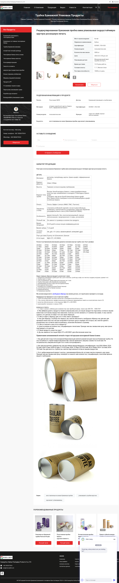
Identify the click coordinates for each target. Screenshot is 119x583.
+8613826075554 (16, 137)
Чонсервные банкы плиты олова (13, 54)
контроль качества (64, 564)
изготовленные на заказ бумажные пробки (59, 495)
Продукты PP (7, 82)
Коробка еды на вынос (10, 93)
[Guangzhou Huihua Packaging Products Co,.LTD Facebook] (110, 2)
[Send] (114, 580)
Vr (96, 7)
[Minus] (114, 539)
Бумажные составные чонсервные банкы (14, 42)
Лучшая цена (79, 84)
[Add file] (82, 580)
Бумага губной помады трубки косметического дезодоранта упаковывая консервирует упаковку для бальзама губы (107, 537)
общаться (16, 142)
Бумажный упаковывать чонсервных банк (11, 36)
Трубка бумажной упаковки (42, 19)
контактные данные (65, 566)
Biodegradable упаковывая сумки (13, 97)
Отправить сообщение (53, 153)
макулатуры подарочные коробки (13, 70)
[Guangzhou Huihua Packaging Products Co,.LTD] (6, 7)
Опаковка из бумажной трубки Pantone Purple (42, 535)
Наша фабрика (63, 561)
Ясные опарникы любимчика (12, 74)
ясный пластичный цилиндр (12, 50)
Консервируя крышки (10, 62)
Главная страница (26, 19)
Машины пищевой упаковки (12, 78)
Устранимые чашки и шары (11, 86)
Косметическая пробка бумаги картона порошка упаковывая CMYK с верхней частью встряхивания (85, 537)
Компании (62, 559)
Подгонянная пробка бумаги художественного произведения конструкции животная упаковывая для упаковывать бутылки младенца (64, 537)
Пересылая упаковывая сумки (12, 89)
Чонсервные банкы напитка (12, 58)
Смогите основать (9, 66)
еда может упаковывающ (54, 500)
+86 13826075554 (20, 133)
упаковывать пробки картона (88, 495)
